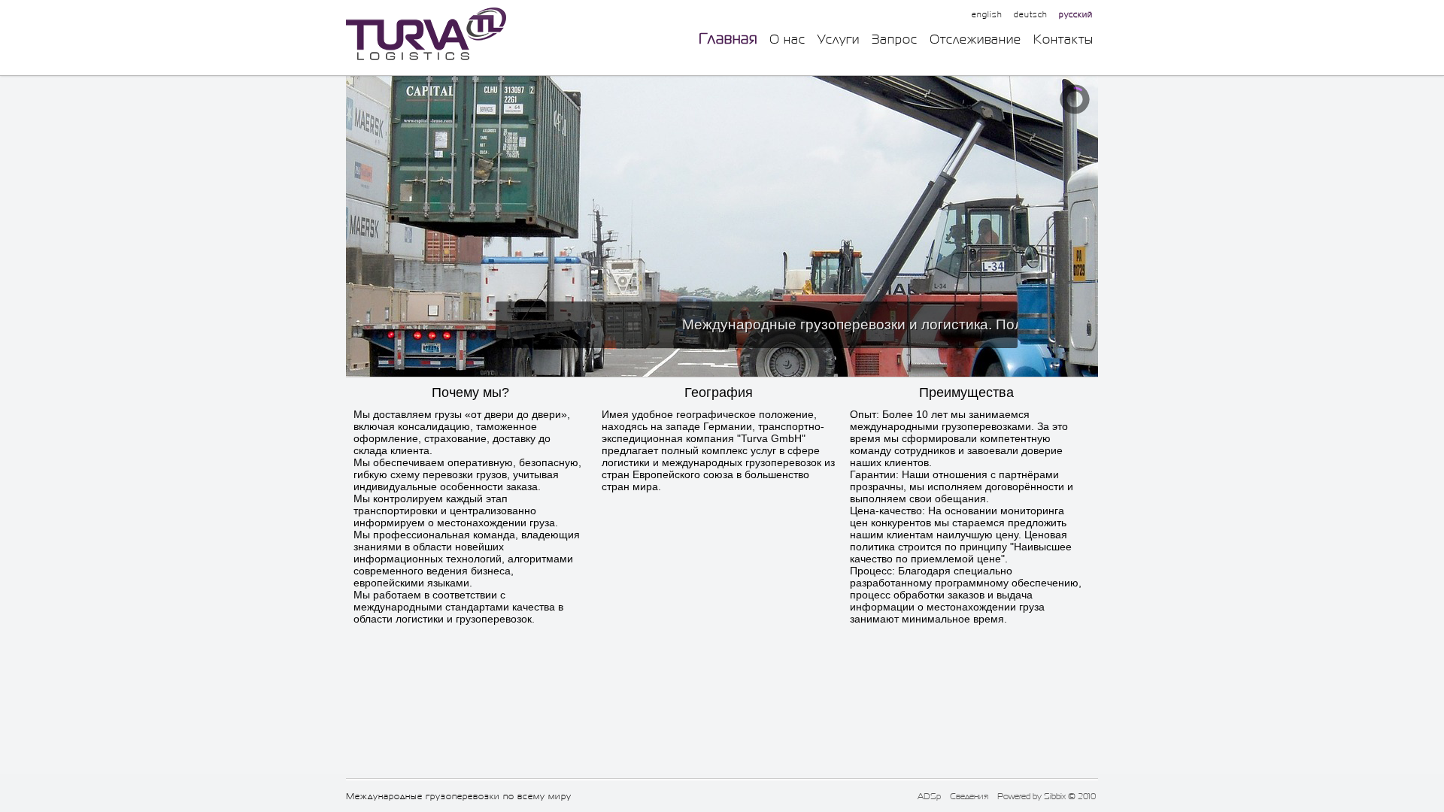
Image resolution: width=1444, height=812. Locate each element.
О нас (787, 39)
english (987, 14)
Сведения (969, 796)
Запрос (895, 39)
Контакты (1063, 39)
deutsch (1031, 14)
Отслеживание (975, 39)
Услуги (839, 39)
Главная (728, 38)
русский (1076, 14)
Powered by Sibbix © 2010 (1046, 796)
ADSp (929, 796)
